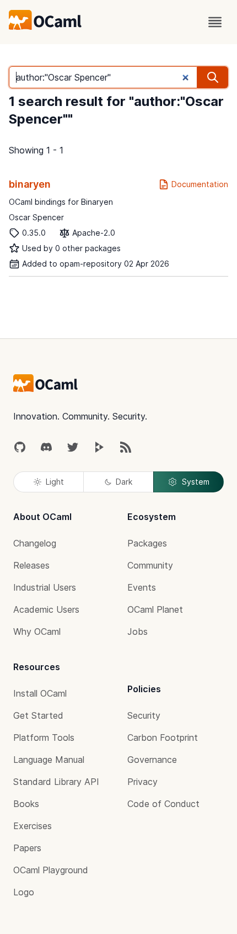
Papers (27, 847)
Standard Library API (56, 781)
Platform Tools (43, 737)
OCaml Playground (50, 869)
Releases (31, 565)
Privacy (142, 781)
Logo (23, 892)
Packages (147, 543)
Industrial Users (44, 587)
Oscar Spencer (36, 217)
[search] (212, 77)
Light (55, 481)
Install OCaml (40, 693)
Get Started (38, 715)
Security (143, 715)
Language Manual (48, 759)
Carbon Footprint (162, 737)
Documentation (199, 184)
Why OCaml (37, 631)
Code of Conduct (163, 803)
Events (141, 587)
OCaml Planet (155, 609)
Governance (152, 759)
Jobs (137, 631)
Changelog (34, 543)
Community (150, 565)
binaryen (30, 184)
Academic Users (46, 609)
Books (26, 803)
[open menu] (215, 22)
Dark (124, 481)
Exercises (32, 825)
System (195, 481)
